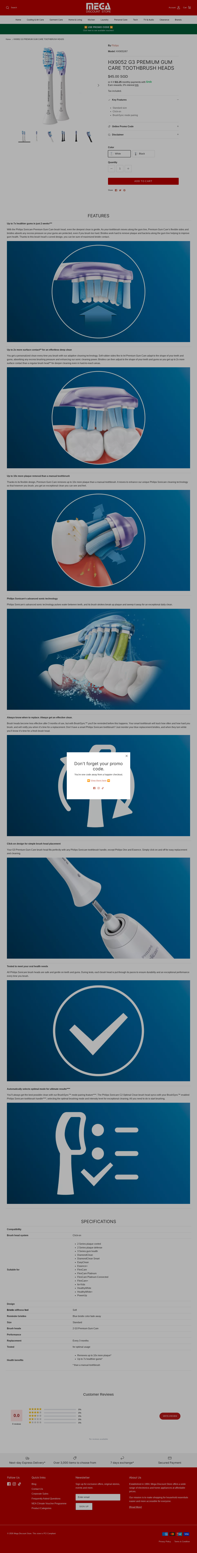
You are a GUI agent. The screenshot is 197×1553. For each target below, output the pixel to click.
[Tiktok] (103, 788)
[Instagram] (98, 788)
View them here (99, 780)
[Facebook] (94, 788)
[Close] (126, 756)
